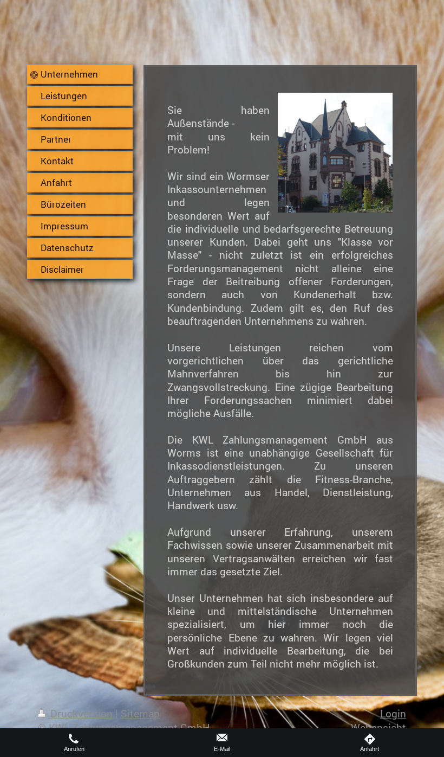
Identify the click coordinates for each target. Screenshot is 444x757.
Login (393, 713)
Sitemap (140, 713)
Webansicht (378, 727)
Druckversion (81, 713)
